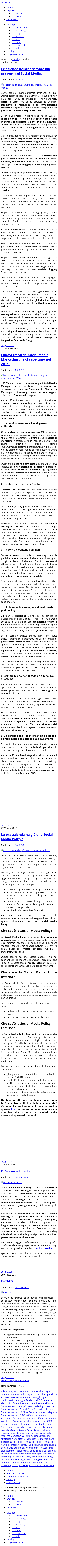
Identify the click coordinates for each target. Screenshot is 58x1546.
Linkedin (47, 1432)
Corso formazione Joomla (40, 1409)
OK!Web (16, 39)
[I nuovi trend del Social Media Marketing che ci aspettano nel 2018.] (29, 378)
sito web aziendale (27, 1450)
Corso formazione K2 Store (15, 1412)
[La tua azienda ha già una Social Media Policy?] (25, 850)
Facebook (40, 1424)
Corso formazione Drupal (14, 1409)
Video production (34, 1462)
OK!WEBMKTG (22, 1287)
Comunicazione (21, 1403)
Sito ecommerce (9, 1450)
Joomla (39, 1432)
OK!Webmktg (18, 36)
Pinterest (15, 1444)
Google (15, 1429)
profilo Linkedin (43, 1248)
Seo (3, 1447)
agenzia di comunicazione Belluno (28, 1391)
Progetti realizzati (15, 54)
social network (8, 1459)
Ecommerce (15, 1424)
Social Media (50, 1450)
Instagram (30, 1432)
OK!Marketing (19, 30)
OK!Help (16, 48)
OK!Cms (27, 1438)
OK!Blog (10, 51)
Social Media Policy (22, 1456)
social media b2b (10, 1453)
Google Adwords (27, 1429)
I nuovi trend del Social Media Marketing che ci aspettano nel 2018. (26, 359)
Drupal (5, 1424)
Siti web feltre (46, 1447)
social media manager (30, 1453)
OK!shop (16, 42)
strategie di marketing (27, 1459)
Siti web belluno (13, 1447)
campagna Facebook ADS (28, 1400)
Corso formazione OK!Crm (14, 1415)
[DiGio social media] (11, 1182)
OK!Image (17, 33)
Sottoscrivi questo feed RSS (15, 1380)
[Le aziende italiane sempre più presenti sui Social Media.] (29, 87)
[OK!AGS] (6, 1292)
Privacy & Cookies (15, 1473)
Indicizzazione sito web (13, 1432)
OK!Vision (17, 16)
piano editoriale (40, 1438)
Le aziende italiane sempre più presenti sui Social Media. (25, 71)
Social (40, 1450)
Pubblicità (33, 1444)
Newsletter (17, 1438)
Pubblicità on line (47, 1444)
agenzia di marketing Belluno (42, 1394)
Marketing (16, 1435)
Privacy (24, 1444)
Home (9, 7)
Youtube (39, 1465)
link (13, 1109)
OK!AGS (7, 1281)
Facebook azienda (15, 1427)
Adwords (6, 1391)
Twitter (21, 1462)
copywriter (49, 1406)
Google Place (43, 1429)
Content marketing (34, 1406)
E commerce (28, 1424)
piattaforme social (27, 1441)
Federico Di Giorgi (33, 1427)
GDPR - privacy (13, 1482)
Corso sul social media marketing (30, 1421)
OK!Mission (17, 13)
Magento (6, 1435)
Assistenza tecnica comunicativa (17, 1397)
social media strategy (42, 1456)
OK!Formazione (19, 27)
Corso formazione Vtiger (25, 1418)
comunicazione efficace (41, 1403)
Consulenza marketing (12, 1406)
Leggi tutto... (7, 345)
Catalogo (11, 24)
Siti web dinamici (31, 1447)
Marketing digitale (30, 1435)
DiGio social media (16, 1171)
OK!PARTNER (21, 1177)
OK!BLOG (19, 79)
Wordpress (29, 1465)
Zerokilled (6, 2)
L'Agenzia (11, 10)
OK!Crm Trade (19, 45)
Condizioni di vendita (17, 1476)
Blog (36, 1397)
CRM (49, 1421)
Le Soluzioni (12, 19)
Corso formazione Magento (43, 1412)
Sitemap (10, 1479)
